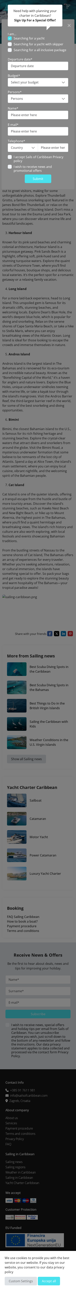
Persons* (15, 92)
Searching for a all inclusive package (40, 50)
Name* (13, 108)
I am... (12, 34)
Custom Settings (21, 1281)
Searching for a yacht (29, 38)
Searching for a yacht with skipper (38, 44)
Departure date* (20, 59)
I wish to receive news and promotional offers (33, 169)
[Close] (69, 24)
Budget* (14, 76)
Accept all (49, 1281)
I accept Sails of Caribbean (38, 159)
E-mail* (13, 125)
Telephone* (16, 141)
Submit (38, 179)
